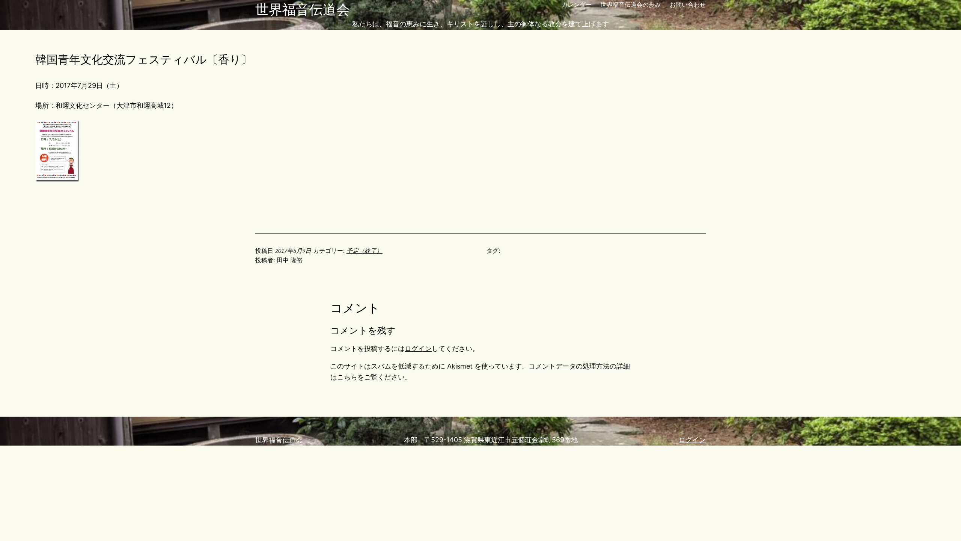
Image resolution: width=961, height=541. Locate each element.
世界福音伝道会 (302, 9)
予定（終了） (364, 250)
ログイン (418, 348)
